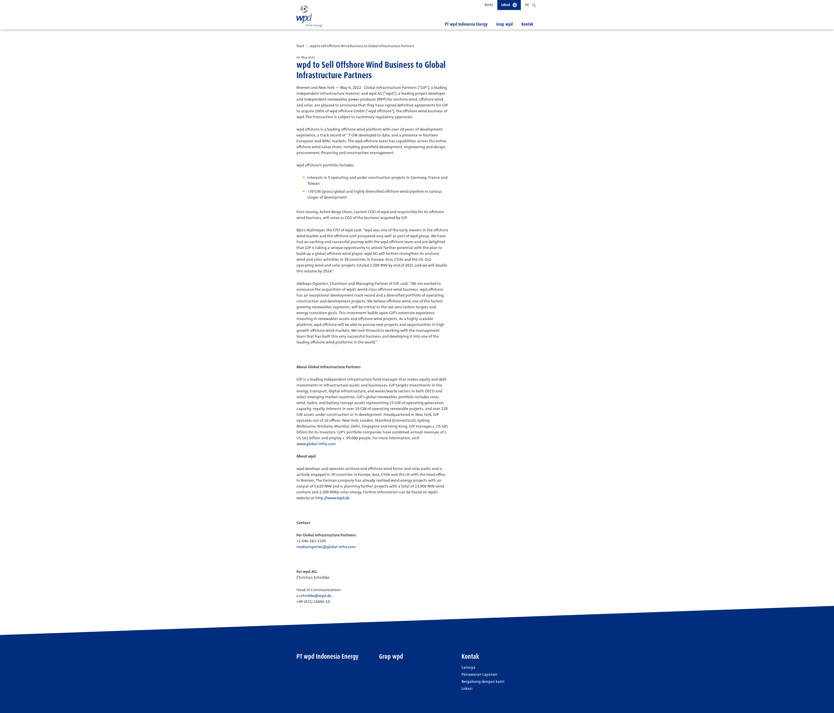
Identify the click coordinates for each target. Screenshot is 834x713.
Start (300, 46)
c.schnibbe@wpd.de (313, 595)
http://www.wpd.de (332, 498)
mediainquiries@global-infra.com (326, 546)
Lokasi (467, 688)
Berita (489, 4)
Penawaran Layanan (479, 674)
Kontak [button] (527, 24)
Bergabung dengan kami (483, 681)
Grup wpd (504, 24)
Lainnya (468, 667)
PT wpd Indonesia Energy (466, 24)
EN (527, 4)
